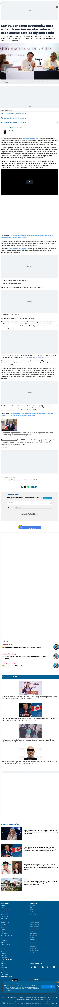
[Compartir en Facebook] (22, 487)
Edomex (32, 905)
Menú (2, 950)
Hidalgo (32, 911)
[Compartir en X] (25, 487)
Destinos (3, 953)
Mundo (3, 920)
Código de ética (29, 997)
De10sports (33, 939)
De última (4, 951)
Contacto (47, 999)
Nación (11, 127)
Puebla (32, 909)
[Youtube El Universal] (43, 967)
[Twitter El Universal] (38, 967)
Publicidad (43, 997)
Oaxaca (32, 907)
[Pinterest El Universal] (50, 967)
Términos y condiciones (37, 999)
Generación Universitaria (33, 934)
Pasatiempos (33, 946)
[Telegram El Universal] (31, 967)
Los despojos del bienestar (13, 666)
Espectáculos (5, 937)
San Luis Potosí (34, 914)
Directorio (4, 997)
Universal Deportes (6, 935)
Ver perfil (12, 132)
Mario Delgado (33, 479)
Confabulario (4, 940)
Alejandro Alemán (7, 644)
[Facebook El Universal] (35, 967)
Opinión (5, 641)
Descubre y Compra (35, 924)
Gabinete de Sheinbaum (4, 917)
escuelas (5, 479)
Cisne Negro (4, 974)
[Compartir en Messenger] (31, 487)
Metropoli (3, 924)
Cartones (3, 931)
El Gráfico (33, 937)
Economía (4, 933)
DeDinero (32, 941)
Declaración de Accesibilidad (22, 999)
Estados (3, 926)
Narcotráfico (4, 927)
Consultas (4, 957)
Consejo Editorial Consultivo (15, 997)
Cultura (3, 938)
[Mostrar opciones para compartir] (57, 7)
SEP (12, 479)
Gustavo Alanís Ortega (9, 654)
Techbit (3, 948)
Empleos (32, 930)
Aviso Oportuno (34, 928)
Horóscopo (33, 948)
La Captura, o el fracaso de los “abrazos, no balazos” (22, 647)
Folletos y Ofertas (35, 926)
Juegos (32, 944)
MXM (2, 946)
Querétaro (33, 913)
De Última (4, 967)
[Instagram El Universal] (47, 967)
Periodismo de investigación (5, 912)
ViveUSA (32, 942)
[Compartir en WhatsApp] (28, 487)
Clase (2, 961)
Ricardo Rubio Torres (9, 663)
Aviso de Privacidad (52, 997)
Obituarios (33, 931)
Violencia (36, 997)
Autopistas (4, 955)
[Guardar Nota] (36, 487)
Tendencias (4, 942)
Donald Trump (5, 922)
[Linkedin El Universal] (54, 967)
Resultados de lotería (34, 951)
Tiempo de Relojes (6, 972)
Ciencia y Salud (5, 944)
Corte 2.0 (3, 907)
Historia (11, 999)
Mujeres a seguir (5, 909)
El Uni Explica (5, 914)
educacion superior (21, 479)
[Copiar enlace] (33, 487)
